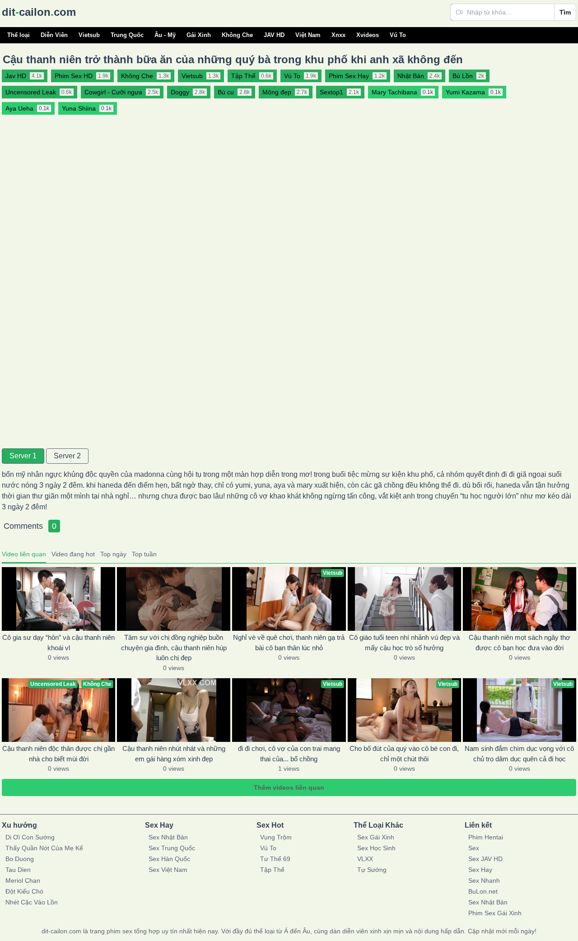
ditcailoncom (39, 12)
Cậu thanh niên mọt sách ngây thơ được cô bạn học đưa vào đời (519, 643)
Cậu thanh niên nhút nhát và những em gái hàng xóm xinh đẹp (173, 754)
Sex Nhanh (484, 880)
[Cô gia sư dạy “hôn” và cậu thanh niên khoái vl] (58, 599)
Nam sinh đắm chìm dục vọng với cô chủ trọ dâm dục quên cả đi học (519, 754)
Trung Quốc (127, 35)
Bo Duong (19, 858)
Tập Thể (272, 869)
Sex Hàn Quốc (169, 858)
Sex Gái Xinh (375, 837)
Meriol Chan (22, 880)
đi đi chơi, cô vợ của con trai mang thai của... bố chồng (289, 754)
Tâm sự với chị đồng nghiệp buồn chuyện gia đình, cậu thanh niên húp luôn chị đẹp (174, 647)
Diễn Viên (54, 35)
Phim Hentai (485, 837)
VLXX (365, 858)
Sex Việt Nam (168, 869)
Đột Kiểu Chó (24, 891)
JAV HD (274, 35)
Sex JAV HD (485, 858)
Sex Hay (480, 869)
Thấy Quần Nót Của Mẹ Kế (44, 848)
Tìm (565, 12)
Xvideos (367, 35)
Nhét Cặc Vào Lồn (31, 902)
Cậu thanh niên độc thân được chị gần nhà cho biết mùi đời (58, 754)
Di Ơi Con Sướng (30, 837)
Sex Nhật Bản (168, 837)
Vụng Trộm (276, 837)
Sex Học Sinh (376, 848)
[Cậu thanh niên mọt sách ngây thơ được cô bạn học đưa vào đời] (519, 599)
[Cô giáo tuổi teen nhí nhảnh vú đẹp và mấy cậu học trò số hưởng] (404, 599)
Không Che (237, 35)
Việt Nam (308, 35)
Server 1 (23, 456)
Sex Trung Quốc (172, 848)
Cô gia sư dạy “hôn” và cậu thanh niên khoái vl (58, 643)
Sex (473, 848)
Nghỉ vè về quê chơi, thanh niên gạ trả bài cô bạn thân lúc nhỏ (289, 643)
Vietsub (89, 35)
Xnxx (338, 35)
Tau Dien (18, 869)
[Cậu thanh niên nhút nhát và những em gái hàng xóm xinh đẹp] (173, 710)
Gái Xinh (198, 35)
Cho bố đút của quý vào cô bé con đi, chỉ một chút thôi (404, 754)
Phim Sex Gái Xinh (495, 913)
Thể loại (18, 35)
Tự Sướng (372, 869)
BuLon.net (483, 891)
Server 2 (67, 456)
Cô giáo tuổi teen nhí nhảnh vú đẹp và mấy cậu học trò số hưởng (404, 643)
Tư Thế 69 (275, 858)
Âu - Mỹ (165, 35)
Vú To (398, 35)
